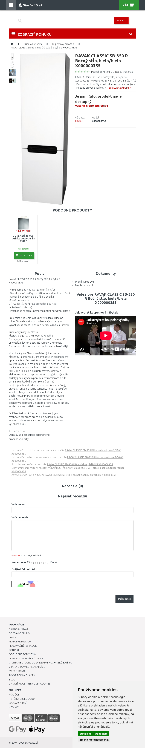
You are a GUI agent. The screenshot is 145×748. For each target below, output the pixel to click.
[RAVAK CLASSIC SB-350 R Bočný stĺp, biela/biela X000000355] (45, 128)
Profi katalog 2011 (85, 281)
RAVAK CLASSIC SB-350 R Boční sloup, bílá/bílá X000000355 (80, 464)
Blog (12, 679)
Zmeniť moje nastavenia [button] (94, 739)
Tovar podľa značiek (22, 675)
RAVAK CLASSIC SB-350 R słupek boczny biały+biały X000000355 (80, 475)
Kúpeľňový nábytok (63, 44)
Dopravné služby (19, 633)
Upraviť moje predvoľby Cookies (29, 683)
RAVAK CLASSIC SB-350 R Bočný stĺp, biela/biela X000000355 (44, 47)
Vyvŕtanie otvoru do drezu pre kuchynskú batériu (40, 662)
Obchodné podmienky (22, 654)
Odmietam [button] (101, 733)
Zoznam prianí (18, 703)
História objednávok (22, 698)
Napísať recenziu (124, 71)
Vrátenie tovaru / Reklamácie (27, 666)
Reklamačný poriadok (23, 645)
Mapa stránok (17, 671)
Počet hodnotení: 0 (101, 71)
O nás (12, 637)
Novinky (14, 707)
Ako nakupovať (18, 629)
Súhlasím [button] (85, 733)
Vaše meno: (18, 504)
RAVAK (78, 121)
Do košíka (25, 255)
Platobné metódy (20, 641)
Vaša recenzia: (20, 517)
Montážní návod (84, 285)
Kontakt (14, 650)
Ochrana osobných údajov (26, 658)
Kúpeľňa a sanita (33, 44)
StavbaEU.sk (31, 742)
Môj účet (15, 694)
